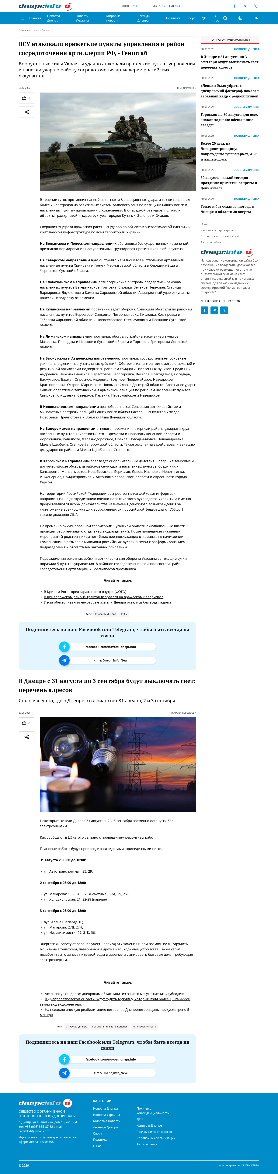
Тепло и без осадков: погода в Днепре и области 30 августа (227, 209)
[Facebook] (234, 6)
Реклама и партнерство (218, 230)
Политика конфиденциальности (153, 1110)
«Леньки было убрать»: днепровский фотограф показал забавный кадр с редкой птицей (230, 90)
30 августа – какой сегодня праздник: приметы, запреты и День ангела (229, 182)
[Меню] (22, 18)
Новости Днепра (53, 18)
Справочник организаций (220, 236)
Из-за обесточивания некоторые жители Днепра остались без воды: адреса (108, 602)
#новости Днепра (105, 614)
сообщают (55, 837)
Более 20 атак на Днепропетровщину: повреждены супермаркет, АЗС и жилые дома (229, 151)
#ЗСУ (124, 614)
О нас (216, 18)
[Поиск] (225, 18)
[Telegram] (245, 6)
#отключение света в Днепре (109, 1026)
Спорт (191, 18)
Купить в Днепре (149, 1125)
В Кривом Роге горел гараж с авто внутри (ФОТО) (85, 591)
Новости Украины (82, 18)
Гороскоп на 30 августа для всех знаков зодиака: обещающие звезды (229, 119)
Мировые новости (113, 18)
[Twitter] (255, 6)
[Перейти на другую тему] (240, 18)
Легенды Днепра (143, 18)
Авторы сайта (211, 242)
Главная (35, 18)
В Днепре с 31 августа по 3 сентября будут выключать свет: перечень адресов (230, 61)
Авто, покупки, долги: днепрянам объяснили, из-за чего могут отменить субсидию (114, 993)
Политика (173, 18)
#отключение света (144, 1026)
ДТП (205, 18)
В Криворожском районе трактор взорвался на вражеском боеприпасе (103, 597)
